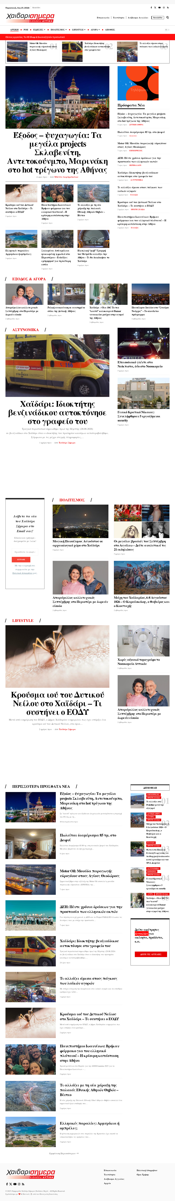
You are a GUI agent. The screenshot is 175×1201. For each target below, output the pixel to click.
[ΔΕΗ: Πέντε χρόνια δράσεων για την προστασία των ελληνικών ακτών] (30, 915)
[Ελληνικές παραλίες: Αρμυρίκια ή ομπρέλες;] (21, 239)
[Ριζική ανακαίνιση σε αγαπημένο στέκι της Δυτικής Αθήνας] (67, 294)
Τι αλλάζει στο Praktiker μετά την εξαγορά (155, 805)
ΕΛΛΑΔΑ (134, 194)
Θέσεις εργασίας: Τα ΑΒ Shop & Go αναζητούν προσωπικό (35, 37)
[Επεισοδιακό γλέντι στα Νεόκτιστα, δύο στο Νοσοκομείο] (144, 343)
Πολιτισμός (72, 500)
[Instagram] (163, 7)
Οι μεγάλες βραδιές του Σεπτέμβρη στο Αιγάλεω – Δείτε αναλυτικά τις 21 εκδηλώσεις (140, 545)
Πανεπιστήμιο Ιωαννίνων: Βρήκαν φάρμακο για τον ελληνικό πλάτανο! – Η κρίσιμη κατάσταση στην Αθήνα (56, 211)
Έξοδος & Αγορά (29, 279)
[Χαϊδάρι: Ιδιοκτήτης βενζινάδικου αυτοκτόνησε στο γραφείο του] (72, 52)
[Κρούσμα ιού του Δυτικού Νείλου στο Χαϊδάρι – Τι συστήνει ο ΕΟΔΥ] (21, 193)
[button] (167, 17)
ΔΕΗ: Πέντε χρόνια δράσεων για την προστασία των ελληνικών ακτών (139, 159)
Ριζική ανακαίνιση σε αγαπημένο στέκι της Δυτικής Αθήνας (66, 309)
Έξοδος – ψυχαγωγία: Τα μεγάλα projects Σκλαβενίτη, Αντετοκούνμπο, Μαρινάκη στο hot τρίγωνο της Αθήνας (57, 152)
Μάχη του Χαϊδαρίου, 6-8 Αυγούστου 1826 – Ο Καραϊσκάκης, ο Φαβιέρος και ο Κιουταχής (142, 601)
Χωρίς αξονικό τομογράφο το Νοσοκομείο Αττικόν (139, 661)
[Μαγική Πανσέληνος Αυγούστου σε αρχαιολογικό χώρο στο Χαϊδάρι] (80, 521)
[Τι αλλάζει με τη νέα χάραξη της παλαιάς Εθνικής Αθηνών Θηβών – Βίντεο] (93, 193)
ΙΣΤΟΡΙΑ (150, 817)
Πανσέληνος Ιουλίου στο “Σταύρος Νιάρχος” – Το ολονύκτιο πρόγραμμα (150, 311)
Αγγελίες (133, 135)
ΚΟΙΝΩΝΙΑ (151, 871)
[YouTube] (159, 7)
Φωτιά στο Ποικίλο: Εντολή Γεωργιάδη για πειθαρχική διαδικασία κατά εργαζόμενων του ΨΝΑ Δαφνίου (157, 856)
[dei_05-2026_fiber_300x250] (138, 83)
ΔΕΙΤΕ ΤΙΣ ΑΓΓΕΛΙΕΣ (151, 954)
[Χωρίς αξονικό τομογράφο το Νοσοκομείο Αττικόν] (144, 640)
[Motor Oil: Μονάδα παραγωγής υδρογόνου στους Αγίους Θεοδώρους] (17, 52)
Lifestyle (22, 620)
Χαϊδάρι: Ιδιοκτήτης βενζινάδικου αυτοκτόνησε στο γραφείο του (97, 46)
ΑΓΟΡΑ (150, 894)
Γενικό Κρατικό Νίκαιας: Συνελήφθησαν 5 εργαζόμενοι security (139, 416)
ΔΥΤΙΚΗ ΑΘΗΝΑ (136, 124)
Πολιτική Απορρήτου (22, 573)
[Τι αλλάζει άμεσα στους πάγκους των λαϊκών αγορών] (127, 52)
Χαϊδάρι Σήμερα (67, 442)
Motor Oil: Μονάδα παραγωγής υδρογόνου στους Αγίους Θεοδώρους (43, 46)
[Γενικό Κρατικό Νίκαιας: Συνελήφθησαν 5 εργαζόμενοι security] (144, 393)
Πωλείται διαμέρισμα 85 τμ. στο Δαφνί (141, 132)
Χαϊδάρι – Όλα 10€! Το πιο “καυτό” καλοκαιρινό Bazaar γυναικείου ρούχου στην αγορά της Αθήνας (107, 313)
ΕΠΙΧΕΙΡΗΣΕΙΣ (136, 150)
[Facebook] (151, 7)
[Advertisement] (87, 472)
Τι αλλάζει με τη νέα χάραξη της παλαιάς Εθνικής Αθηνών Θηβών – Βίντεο (91, 210)
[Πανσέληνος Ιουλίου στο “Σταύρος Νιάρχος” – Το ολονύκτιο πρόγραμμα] (151, 294)
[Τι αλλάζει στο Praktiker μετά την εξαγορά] (137, 800)
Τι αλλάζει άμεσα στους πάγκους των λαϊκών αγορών (88, 980)
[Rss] (168, 7)
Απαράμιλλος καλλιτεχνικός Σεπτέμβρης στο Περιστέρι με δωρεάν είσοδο (22, 311)
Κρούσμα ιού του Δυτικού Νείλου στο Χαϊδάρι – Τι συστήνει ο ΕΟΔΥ (19, 208)
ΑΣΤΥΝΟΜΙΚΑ (136, 179)
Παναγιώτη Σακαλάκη (48, 1194)
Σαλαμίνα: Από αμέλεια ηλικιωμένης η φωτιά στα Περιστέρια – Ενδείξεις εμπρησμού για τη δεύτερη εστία (56, 257)
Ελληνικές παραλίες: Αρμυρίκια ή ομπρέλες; (18, 252)
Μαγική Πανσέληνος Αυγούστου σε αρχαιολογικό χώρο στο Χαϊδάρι (78, 543)
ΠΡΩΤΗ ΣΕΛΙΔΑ (138, 209)
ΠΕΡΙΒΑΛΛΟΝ (135, 165)
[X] (155, 7)
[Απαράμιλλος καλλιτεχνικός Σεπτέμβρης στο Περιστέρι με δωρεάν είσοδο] (24, 294)
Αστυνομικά (25, 330)
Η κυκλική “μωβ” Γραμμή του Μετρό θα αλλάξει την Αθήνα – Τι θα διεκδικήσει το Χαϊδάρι (93, 256)
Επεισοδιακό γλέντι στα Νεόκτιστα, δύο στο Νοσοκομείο (140, 364)
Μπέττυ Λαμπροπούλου (66, 176)
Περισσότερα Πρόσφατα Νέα (41, 786)
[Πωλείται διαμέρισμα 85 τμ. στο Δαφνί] (30, 844)
